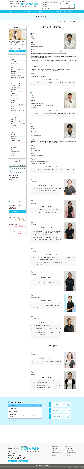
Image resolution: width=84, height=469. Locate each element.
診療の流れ (54, 448)
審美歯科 (69, 455)
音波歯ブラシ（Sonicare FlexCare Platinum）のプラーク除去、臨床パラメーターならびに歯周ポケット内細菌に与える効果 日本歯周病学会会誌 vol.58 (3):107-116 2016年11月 (53, 52)
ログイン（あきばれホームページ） (76, 467)
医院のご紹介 (55, 450)
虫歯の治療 (69, 448)
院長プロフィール (56, 452)
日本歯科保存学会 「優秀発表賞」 (39, 76)
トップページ (55, 446)
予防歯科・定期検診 (71, 452)
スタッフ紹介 (55, 454)
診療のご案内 (68, 446)
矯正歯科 (69, 454)
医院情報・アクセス (56, 455)
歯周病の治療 (70, 450)
